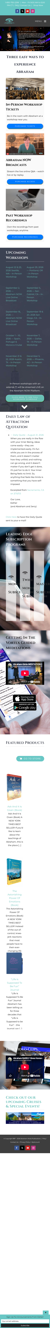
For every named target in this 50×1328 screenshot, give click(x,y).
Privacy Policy (25, 1142)
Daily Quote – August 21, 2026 (28, 435)
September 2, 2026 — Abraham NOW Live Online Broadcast (14, 294)
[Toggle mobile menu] (45, 21)
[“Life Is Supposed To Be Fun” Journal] (14, 953)
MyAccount (36, 1142)
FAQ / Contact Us (22, 5)
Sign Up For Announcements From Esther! (25, 1317)
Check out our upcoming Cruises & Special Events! (23, 1102)
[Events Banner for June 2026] (25, 1113)
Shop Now (38, 5)
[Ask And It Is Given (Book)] (14, 774)
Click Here (11, 517)
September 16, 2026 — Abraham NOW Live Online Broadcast (14, 318)
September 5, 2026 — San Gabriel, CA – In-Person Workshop (35, 294)
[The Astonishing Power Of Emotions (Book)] (14, 858)
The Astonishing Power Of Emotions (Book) (15, 898)
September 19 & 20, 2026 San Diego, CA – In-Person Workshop (35, 318)
